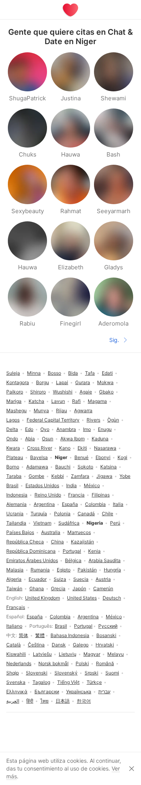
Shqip (12, 673)
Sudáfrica (69, 523)
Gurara (82, 382)
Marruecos (79, 532)
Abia (30, 438)
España (35, 616)
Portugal (83, 626)
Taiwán (14, 588)
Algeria (14, 579)
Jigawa (104, 476)
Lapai (62, 382)
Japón (79, 588)
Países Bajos (20, 532)
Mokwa (105, 382)
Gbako (106, 392)
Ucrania (15, 513)
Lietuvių (67, 654)
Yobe (124, 476)
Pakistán (87, 570)
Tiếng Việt (68, 682)
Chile (107, 513)
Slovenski (36, 673)
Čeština (36, 645)
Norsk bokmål (53, 663)
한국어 (84, 701)
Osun (47, 438)
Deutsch (112, 598)
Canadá (86, 513)
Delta (12, 429)
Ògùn (113, 420)
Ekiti (82, 448)
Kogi (122, 457)
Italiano (14, 626)
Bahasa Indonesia (70, 635)
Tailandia (16, 523)
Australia (50, 532)
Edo (29, 429)
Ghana (36, 588)
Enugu (105, 429)
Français (15, 607)
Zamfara (80, 476)
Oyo (44, 429)
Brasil (61, 626)
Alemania (16, 504)
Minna (34, 373)
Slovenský (66, 673)
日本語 (63, 701)
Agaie (86, 392)
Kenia (94, 551)
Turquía (39, 513)
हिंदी (29, 701)
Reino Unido (47, 495)
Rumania (40, 570)
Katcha (36, 401)
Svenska (15, 682)
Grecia (58, 588)
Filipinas (101, 495)
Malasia (15, 570)
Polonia (62, 513)
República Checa (25, 542)
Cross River (39, 448)
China (57, 542)
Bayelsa (39, 457)
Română (105, 663)
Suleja (13, 373)
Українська (78, 691)
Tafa (90, 373)
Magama (97, 401)
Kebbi (57, 476)
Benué (81, 457)
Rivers (93, 420)
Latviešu (42, 654)
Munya (41, 410)
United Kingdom (42, 598)
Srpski (91, 673)
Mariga (14, 401)
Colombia (60, 616)
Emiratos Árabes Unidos (32, 560)
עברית (104, 691)
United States (82, 598)
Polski (82, 663)
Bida (73, 373)
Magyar (91, 654)
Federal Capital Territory (53, 420)
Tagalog (41, 682)
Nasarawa (105, 448)
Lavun (58, 401)
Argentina (88, 616)
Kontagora (17, 382)
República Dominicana (31, 551)
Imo (87, 429)
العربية (12, 701)
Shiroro (38, 392)
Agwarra (83, 410)
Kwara (13, 448)
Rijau (61, 410)
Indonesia (16, 495)
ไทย (44, 701)
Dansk (59, 645)
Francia (76, 495)
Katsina (108, 467)
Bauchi (62, 467)
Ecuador (38, 579)
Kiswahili (16, 654)
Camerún (103, 588)
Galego (81, 645)
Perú (115, 523)
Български (46, 691)
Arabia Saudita (105, 560)
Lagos (13, 420)
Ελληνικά (16, 691)
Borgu (42, 382)
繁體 (40, 635)
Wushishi (62, 392)
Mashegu (16, 410)
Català (13, 645)
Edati (107, 373)
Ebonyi (103, 457)
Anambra (66, 429)
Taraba (14, 476)
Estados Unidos (42, 485)
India (71, 485)
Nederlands (18, 663)
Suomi (112, 673)
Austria (103, 579)
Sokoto (85, 467)
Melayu (115, 654)
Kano (64, 448)
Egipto (63, 570)
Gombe (36, 476)
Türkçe (94, 682)
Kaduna (100, 438)
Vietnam (42, 523)
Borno (12, 467)
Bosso (54, 373)
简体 (23, 635)
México (114, 616)
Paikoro (14, 392)
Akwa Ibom (72, 438)
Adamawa (37, 467)
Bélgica (73, 560)
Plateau (14, 457)
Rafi (76, 401)
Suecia (81, 579)
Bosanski (106, 635)
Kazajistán (82, 542)
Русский (108, 626)
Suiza (60, 579)
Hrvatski (105, 645)
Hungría (112, 570)
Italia (118, 504)
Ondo (12, 438)
